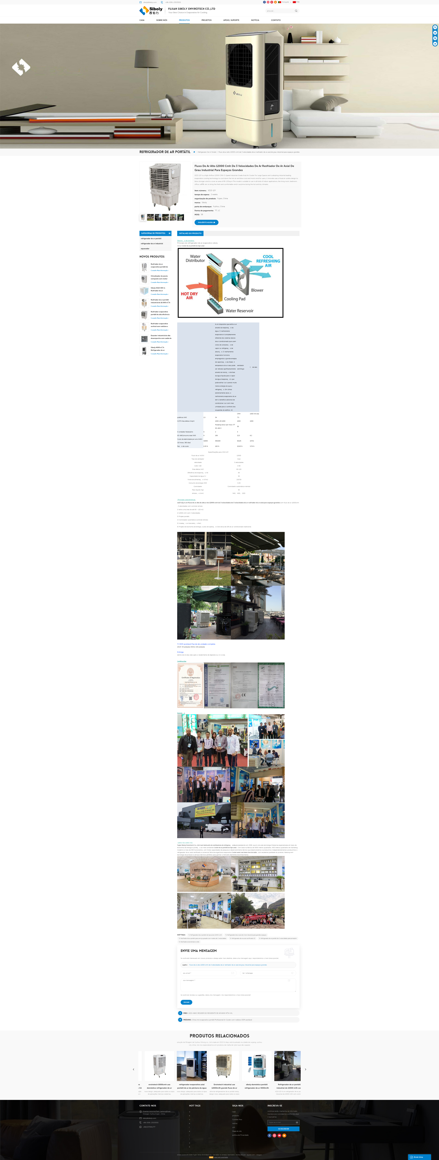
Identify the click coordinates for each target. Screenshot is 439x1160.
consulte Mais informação (159, 270)
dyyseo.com (251, 1155)
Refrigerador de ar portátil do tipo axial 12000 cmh (206, 935)
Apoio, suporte (231, 20)
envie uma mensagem (418, 1158)
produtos (184, 20)
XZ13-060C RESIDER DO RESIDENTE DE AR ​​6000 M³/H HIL (211, 1013)
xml (233, 1127)
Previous (133, 1069)
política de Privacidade (240, 1135)
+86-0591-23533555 (173, 2)
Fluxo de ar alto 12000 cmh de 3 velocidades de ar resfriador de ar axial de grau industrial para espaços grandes (228, 965)
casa (141, 20)
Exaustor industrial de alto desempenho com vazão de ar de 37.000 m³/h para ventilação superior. (161, 337)
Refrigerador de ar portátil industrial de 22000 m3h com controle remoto (187, 1086)
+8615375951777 (149, 1127)
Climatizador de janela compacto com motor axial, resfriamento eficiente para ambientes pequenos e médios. (160, 277)
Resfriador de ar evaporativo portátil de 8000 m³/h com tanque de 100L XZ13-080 (161, 265)
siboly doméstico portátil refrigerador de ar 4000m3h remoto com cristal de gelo (155, 1086)
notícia (255, 20)
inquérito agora (205, 222)
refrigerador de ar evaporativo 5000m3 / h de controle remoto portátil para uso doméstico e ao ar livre (252, 1086)
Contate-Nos (237, 1119)
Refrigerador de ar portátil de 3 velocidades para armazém (279, 938)
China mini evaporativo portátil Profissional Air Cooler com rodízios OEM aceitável (222, 1020)
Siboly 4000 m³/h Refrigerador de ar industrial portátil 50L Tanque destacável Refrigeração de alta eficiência (159, 349)
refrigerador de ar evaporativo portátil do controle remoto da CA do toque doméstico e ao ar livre (284, 1086)
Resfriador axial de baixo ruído (190, 942)
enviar (186, 1002)
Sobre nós (161, 20)
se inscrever (283, 1129)
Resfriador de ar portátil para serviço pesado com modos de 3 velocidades (203, 938)
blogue (259, 1155)
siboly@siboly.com (150, 2)
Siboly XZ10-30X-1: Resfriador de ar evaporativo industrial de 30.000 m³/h (160, 289)
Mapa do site (237, 1131)
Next (306, 1069)
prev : (185, 1013)
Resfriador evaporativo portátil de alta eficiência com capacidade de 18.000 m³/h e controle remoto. (161, 313)
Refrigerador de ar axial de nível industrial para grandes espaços (246, 935)
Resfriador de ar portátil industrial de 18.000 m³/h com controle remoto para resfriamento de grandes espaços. (161, 301)
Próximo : (187, 1020)
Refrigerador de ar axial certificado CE (243, 938)
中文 (298, 2)
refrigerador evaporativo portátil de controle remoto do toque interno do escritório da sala (219, 1086)
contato (276, 20)
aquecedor (145, 248)
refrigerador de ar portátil (151, 238)
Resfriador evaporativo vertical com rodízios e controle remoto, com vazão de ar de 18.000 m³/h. (159, 325)
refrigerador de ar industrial (152, 243)
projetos (206, 20)
